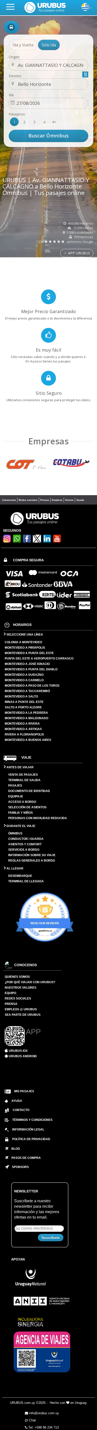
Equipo (10, 993)
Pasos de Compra (24, 1158)
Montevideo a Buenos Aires (28, 740)
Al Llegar (14, 868)
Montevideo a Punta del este (29, 653)
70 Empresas (83, 237)
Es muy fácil (48, 350)
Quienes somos (17, 976)
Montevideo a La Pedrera (26, 713)
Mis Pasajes (24, 1091)
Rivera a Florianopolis (24, 734)
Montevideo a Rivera (22, 723)
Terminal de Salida (24, 780)
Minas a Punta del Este (24, 702)
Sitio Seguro (49, 393)
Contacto (21, 1110)
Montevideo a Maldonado (26, 718)
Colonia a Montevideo (23, 642)
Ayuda (80, 500)
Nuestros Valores (20, 987)
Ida (11, 95)
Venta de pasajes (23, 774)
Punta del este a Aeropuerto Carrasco (39, 658)
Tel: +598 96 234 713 (43, 1427)
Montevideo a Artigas (23, 729)
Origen (14, 57)
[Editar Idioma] (85, 9)
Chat (32, 1420)
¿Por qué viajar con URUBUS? (30, 982)
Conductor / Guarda (26, 839)
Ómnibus (15, 833)
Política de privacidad (31, 1139)
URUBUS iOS (18, 1051)
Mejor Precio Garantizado (48, 311)
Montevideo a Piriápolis (25, 647)
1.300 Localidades (79, 232)
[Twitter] (37, 539)
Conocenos (9, 500)
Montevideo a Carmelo (24, 680)
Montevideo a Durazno (24, 675)
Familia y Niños (20, 812)
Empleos (57, 500)
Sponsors (19, 1167)
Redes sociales (28, 500)
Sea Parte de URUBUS (23, 1014)
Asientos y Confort (25, 844)
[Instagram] (7, 541)
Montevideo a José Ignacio (27, 664)
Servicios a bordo (23, 849)
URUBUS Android (22, 1056)
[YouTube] (57, 541)
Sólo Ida (49, 45)
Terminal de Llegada (26, 881)
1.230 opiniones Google (64, 241)
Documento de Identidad (29, 791)
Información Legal (28, 1129)
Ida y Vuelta (23, 45)
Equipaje (15, 796)
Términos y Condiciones (32, 1120)
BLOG (14, 1148)
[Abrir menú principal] (12, 6)
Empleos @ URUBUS (21, 1009)
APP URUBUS (78, 253)
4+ (54, 122)
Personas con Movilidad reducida (37, 818)
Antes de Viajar (20, 767)
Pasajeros (17, 114)
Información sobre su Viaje (31, 855)
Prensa (44, 500)
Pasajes (15, 785)
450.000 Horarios (80, 223)
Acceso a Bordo (22, 802)
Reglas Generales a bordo (31, 860)
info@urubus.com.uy (43, 1413)
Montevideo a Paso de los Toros (32, 685)
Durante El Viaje (20, 826)
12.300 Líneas (82, 228)
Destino (15, 76)
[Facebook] (27, 541)
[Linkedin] (47, 541)
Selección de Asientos (27, 807)
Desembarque (20, 876)
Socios (69, 500)
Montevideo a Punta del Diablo (31, 669)
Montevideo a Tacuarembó (27, 691)
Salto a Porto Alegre (23, 707)
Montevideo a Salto (21, 696)
